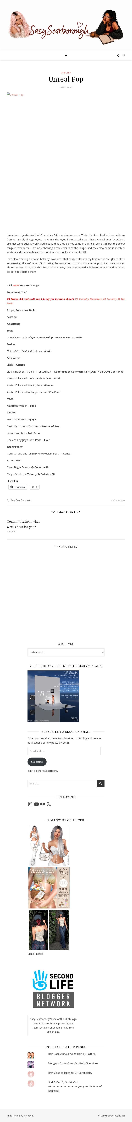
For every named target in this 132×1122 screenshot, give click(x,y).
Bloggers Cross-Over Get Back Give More (73, 1063)
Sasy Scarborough (20, 500)
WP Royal (28, 1115)
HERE (16, 285)
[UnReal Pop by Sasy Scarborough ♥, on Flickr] (66, 161)
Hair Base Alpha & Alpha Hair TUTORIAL (72, 1053)
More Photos (35, 953)
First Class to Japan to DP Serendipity (70, 1072)
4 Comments (118, 500)
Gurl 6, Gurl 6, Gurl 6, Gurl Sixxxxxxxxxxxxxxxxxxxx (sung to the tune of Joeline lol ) (75, 1086)
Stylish (66, 72)
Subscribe (37, 761)
